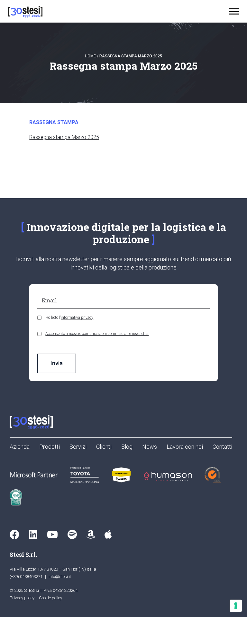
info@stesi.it (60, 576)
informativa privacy (77, 317)
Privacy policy (22, 597)
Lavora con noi (185, 446)
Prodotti (49, 446)
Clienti (104, 446)
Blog (127, 446)
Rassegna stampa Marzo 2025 (64, 137)
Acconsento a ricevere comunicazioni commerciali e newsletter (97, 333)
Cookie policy (50, 597)
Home (90, 56)
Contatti (222, 446)
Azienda (20, 446)
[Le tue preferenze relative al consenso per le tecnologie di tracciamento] (236, 606)
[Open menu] (234, 11)
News (149, 446)
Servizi (78, 446)
